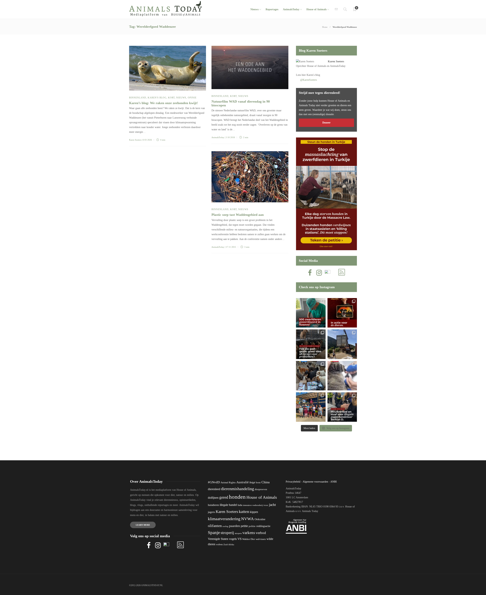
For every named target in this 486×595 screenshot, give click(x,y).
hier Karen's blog (311, 75)
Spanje (214, 532)
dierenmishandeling (237, 488)
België (252, 482)
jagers (211, 512)
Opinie (192, 97)
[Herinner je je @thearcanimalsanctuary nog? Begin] (342, 344)
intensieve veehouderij (253, 505)
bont (258, 482)
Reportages (272, 9)
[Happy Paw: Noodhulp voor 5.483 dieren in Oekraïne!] (310, 375)
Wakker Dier (248, 539)
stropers (238, 533)
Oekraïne (260, 519)
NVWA (247, 518)
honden (237, 497)
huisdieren (213, 505)
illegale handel (228, 504)
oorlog (225, 526)
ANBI (333, 481)
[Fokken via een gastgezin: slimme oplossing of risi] (310, 344)
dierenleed (214, 489)
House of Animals (316, 9)
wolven (219, 544)
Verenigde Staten (218, 538)
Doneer (326, 122)
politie (252, 526)
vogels (233, 538)
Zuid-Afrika (228, 544)
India (240, 505)
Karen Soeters (135, 140)
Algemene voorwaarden (315, 481)
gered (223, 497)
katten (244, 511)
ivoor (266, 505)
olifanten (215, 526)
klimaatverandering (224, 518)
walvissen (261, 539)
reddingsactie (263, 526)
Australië (242, 482)
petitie (244, 526)
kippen (254, 512)
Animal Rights (228, 482)
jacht (272, 505)
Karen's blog (157, 97)
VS (239, 539)
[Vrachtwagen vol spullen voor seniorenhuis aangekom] (310, 407)
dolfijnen (213, 497)
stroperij (227, 532)
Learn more (143, 525)
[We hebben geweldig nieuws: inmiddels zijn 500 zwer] (310, 313)
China (265, 482)
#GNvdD (214, 482)
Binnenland (137, 97)
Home (324, 27)
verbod (261, 533)
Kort (171, 97)
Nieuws (254, 9)
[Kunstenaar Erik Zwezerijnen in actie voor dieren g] (342, 313)
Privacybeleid (293, 481)
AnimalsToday (217, 137)
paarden (234, 526)
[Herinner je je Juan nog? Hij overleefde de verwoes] (342, 375)
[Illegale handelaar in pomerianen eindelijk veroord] (342, 407)
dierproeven (261, 489)
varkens (248, 533)
